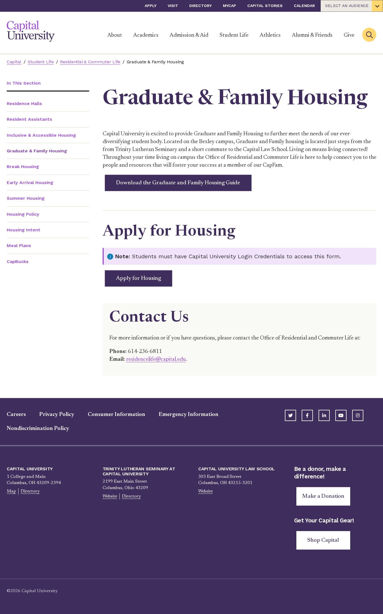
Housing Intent (23, 229)
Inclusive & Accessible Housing (41, 135)
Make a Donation (323, 496)
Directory (200, 5)
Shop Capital (323, 540)
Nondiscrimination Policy (38, 428)
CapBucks (18, 261)
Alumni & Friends (312, 35)
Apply (150, 5)
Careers (16, 414)
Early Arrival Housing (30, 182)
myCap (229, 5)
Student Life (234, 35)
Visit (173, 5)
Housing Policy (23, 214)
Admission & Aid (189, 35)
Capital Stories (265, 5)
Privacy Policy (56, 414)
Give (349, 35)
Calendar (304, 5)
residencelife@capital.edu (156, 359)
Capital (14, 61)
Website (110, 496)
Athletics (270, 35)
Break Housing (23, 166)
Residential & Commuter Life (90, 61)
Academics (145, 35)
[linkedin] (324, 415)
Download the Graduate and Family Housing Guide (178, 183)
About (114, 35)
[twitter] (290, 415)
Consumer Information (116, 414)
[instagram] (357, 415)
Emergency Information (188, 414)
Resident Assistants (29, 119)
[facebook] (307, 415)
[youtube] (341, 415)
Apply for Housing (138, 278)
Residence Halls (24, 103)
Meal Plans (19, 245)
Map (11, 491)
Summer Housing (26, 198)
